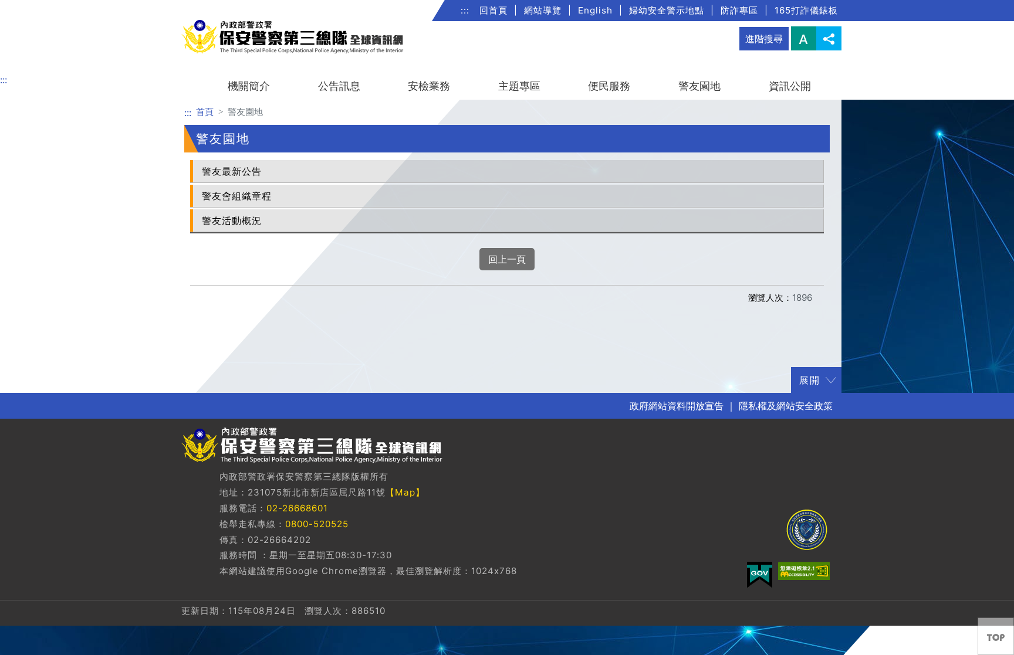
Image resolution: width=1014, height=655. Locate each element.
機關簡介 (249, 86)
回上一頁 (507, 259)
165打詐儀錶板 (806, 10)
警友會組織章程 (237, 196)
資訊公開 (790, 86)
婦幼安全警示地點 (666, 10)
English (595, 10)
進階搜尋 (764, 39)
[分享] (828, 38)
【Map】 (405, 492)
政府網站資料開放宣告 (677, 406)
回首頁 (493, 10)
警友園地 (699, 86)
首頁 (205, 111)
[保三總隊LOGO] (806, 530)
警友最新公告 (232, 171)
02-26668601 (297, 508)
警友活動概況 (232, 220)
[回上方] (995, 636)
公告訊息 (339, 86)
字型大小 (803, 38)
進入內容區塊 (28, 7)
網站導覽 (543, 10)
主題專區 (519, 86)
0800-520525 (317, 524)
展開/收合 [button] (830, 380)
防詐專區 (739, 10)
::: (465, 10)
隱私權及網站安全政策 (786, 406)
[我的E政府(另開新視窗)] (759, 575)
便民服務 (609, 86)
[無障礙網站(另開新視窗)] (804, 571)
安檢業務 (429, 86)
